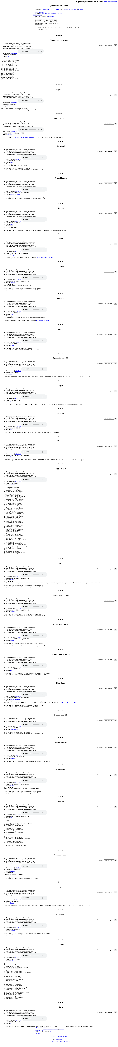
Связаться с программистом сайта (60, 1036)
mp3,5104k (18, 159)
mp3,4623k (18, 900)
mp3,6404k (18, 426)
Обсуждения (66, 9)
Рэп (11, 374)
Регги (12, 345)
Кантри (12, 255)
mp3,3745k (18, 221)
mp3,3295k (18, 782)
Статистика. (51, 16)
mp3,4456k (18, 1020)
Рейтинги (58, 9)
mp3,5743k (18, 637)
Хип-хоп (12, 484)
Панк (11, 162)
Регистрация (45, 9)
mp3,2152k (14, 53)
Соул (11, 670)
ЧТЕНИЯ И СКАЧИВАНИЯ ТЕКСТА (26, 137)
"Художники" (58, 1039)
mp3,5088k (18, 608)
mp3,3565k (14, 102)
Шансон (12, 871)
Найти (52, 9)
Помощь (80, 9)
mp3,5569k (18, 814)
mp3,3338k (18, 726)
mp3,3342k (18, 868)
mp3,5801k (18, 481)
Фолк (12, 579)
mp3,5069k (18, 191)
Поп (11, 960)
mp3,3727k (18, 371)
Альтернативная (15, 194)
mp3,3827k (18, 755)
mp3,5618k (18, 927)
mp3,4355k (14, 131)
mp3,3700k (18, 342)
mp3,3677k (18, 251)
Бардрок (40, 17)
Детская (12, 282)
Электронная (14, 729)
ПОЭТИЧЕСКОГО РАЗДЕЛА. (46, 257)
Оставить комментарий (40, 12)
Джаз (8, 105)
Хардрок (12, 611)
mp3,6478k (18, 576)
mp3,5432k (18, 957)
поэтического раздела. (42, 320)
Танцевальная (11, 56)
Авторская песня (15, 699)
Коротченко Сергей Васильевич (48, 13)
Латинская (10, 134)
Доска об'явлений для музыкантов (61, 1041)
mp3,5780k (18, 398)
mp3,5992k (18, 667)
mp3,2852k (18, 279)
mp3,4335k (18, 454)
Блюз (11, 1023)
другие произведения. (110, 1)
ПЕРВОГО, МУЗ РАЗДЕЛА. (68, 702)
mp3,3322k (18, 696)
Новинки (74, 9)
